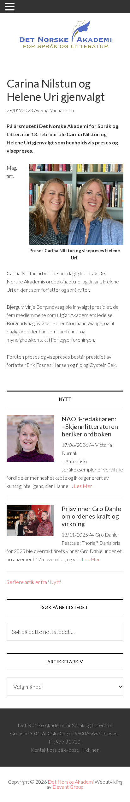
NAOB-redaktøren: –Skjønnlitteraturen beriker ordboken (90, 426)
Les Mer (83, 486)
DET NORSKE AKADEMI (65, 35)
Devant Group (68, 787)
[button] (10, 7)
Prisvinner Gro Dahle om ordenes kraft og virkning (91, 516)
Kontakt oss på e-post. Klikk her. (65, 750)
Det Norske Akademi (71, 782)
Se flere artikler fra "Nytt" (34, 582)
